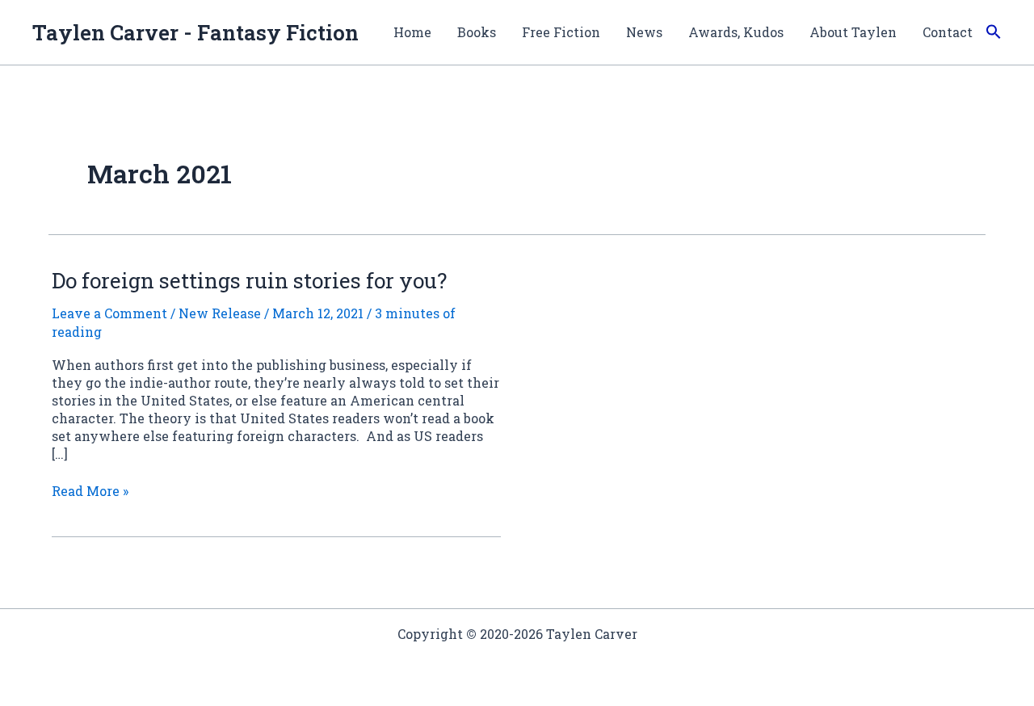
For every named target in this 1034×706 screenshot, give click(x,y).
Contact (948, 31)
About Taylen (853, 31)
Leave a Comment (109, 313)
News (644, 31)
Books (476, 31)
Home (412, 31)
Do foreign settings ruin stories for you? (249, 280)
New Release (220, 313)
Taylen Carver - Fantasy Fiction (195, 32)
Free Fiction (561, 31)
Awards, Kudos (736, 31)
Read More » (90, 491)
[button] (994, 32)
